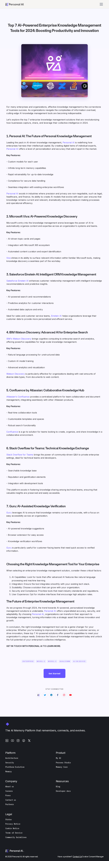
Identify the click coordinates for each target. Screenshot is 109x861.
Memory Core (62, 767)
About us (9, 786)
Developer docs (63, 791)
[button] (102, 4)
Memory (8, 771)
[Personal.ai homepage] (14, 4)
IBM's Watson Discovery (18, 338)
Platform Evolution (14, 767)
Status (8, 819)
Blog (58, 786)
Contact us (10, 800)
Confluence (12, 431)
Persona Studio (63, 763)
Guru (9, 512)
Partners (9, 804)
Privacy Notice (12, 824)
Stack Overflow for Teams (19, 454)
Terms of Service (13, 833)
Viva (8, 258)
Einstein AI (56, 316)
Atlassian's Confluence (18, 396)
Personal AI (69, 142)
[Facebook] (23, 740)
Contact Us (77, 856)
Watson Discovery (15, 373)
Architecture (11, 758)
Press (8, 795)
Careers (9, 791)
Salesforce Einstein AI (17, 280)
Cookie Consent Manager (93, 856)
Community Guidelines (16, 837)
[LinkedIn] (7, 740)
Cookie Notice (12, 828)
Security (9, 763)
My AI (58, 758)
